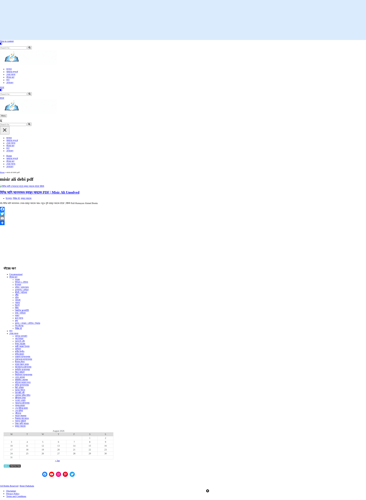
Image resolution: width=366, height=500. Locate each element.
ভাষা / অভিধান (20, 313)
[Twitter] (128, 213)
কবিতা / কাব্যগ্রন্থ (22, 287)
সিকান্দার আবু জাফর (22, 418)
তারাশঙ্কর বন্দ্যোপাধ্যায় (23, 359)
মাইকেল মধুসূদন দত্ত (23, 382)
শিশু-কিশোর (19, 326)
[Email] (128, 218)
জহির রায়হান (19, 354)
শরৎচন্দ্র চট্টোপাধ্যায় (22, 403)
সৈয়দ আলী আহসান (22, 423)
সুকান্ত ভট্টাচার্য (20, 421)
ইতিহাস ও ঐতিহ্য (21, 282)
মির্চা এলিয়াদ (19, 387)
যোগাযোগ (9, 82)
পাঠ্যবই (17, 300)
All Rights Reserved (9, 486)
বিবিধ (17, 308)
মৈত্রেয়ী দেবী (19, 392)
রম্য (16, 320)
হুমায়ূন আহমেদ (26, 198)
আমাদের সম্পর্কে (12, 72)
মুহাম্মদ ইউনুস (20, 390)
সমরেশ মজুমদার (20, 416)
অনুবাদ (17, 279)
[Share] (128, 223)
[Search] (29, 47)
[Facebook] (128, 209)
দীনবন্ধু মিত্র (19, 362)
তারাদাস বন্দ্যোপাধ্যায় (22, 356)
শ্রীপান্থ (18, 413)
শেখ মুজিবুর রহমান (21, 408)
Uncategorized (15, 274)
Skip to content (7, 41)
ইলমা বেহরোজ (20, 344)
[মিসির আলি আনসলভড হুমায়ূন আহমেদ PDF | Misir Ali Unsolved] (22, 186)
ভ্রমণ (17, 315)
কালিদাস (18, 349)
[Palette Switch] (183, 44)
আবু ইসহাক (19, 338)
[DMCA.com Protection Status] (12, 467)
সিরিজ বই (16, 198)
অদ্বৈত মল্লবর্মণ (21, 336)
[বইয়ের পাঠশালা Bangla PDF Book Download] (28, 64)
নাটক (17, 297)
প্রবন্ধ (17, 302)
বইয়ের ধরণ (10, 77)
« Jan (57, 460)
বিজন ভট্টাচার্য (19, 372)
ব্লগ (7, 80)
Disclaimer (11, 491)
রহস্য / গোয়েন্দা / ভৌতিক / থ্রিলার (27, 323)
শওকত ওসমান (20, 400)
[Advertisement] (183, 20)
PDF (2, 87)
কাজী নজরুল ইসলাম (22, 346)
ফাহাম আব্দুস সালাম (22, 364)
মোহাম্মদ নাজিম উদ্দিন (22, 395)
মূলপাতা (9, 69)
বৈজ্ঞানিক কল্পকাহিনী (22, 310)
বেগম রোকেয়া (20, 377)
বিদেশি (17, 305)
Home (9, 156)
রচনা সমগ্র (19, 318)
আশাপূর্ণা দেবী (20, 341)
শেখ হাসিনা (19, 410)
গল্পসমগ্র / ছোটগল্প (22, 290)
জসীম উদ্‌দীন (19, 351)
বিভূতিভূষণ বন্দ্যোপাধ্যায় (23, 374)
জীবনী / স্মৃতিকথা (21, 292)
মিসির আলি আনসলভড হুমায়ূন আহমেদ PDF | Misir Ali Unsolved (39, 192)
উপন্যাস (9, 198)
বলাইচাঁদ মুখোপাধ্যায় (22, 369)
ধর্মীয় (16, 295)
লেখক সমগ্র (10, 74)
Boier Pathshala (27, 486)
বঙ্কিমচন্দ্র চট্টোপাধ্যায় (23, 367)
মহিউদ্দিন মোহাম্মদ (21, 380)
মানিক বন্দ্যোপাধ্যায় (22, 385)
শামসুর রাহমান (20, 405)
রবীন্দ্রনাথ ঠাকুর (20, 398)
